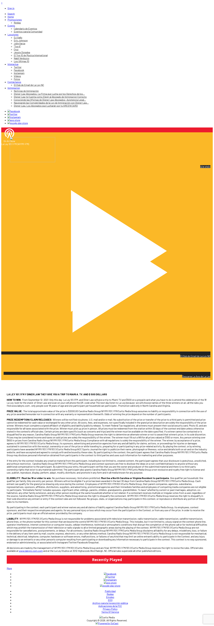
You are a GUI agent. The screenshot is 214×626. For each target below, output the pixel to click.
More (9, 568)
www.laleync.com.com (31, 550)
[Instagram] (14, 117)
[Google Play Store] (18, 123)
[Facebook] (14, 111)
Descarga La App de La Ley (196, 376)
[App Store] (14, 120)
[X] (12, 114)
